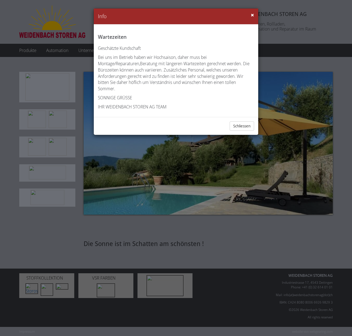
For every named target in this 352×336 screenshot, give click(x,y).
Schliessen (242, 126)
